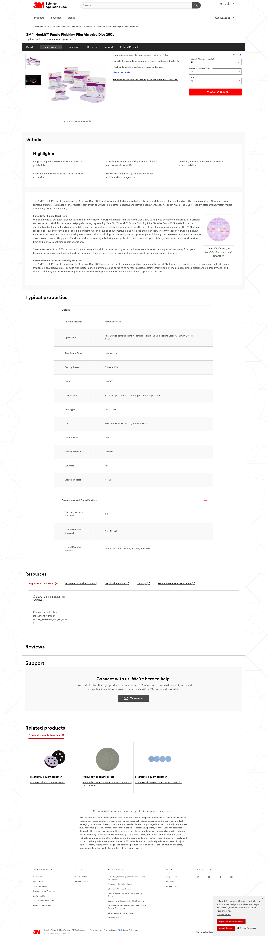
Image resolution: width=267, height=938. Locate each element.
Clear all (237, 55)
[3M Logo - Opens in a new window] (50, 5)
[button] (246, 928)
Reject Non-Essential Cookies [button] (231, 922)
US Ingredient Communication (121, 913)
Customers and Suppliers (44, 891)
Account (224, 18)
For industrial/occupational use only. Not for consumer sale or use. (145, 80)
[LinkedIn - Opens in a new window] (198, 877)
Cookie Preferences (130, 930)
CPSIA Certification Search (119, 889)
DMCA (75, 930)
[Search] (196, 5)
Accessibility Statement (88, 930)
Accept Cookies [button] (225, 928)
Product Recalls (114, 918)
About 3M (37, 877)
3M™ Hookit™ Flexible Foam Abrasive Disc (158, 782)
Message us (137, 698)
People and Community (43, 901)
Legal (46, 930)
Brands (71, 18)
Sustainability (39, 896)
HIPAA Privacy (64, 930)
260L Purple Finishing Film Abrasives (49, 598)
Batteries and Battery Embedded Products (126, 901)
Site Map (170, 882)
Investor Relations (40, 886)
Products (39, 18)
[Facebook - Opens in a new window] (220, 877)
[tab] (42, 583)
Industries (55, 18)
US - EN (222, 4)
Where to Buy (172, 886)
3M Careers (38, 882)
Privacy (54, 930)
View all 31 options (217, 92)
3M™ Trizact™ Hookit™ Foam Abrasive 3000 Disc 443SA (107, 784)
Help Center (171, 877)
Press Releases (81, 882)
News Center (81, 877)
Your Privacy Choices (108, 930)
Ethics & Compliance (42, 906)
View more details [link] (121, 72)
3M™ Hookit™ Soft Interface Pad (47, 782)
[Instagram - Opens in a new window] (231, 877)
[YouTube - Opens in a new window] (209, 877)
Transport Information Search (120, 884)
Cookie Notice (224, 915)
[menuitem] (30, 47)
